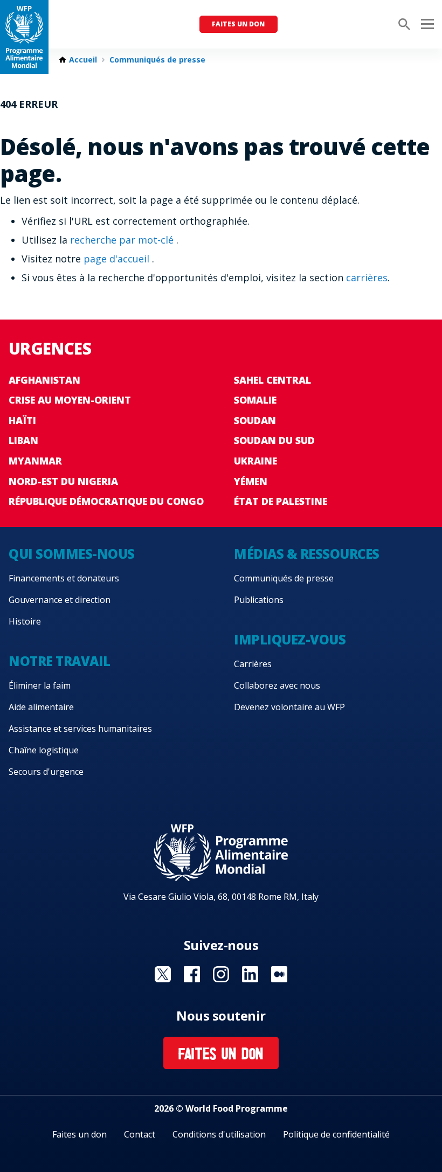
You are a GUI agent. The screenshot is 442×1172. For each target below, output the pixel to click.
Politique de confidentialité (336, 1134)
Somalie (255, 399)
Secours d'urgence (46, 772)
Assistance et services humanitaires (80, 728)
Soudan (255, 420)
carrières (367, 277)
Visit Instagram (221, 974)
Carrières (253, 664)
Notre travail (59, 661)
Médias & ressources (306, 554)
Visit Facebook (192, 974)
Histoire (25, 621)
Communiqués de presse (157, 60)
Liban (23, 440)
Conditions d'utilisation (219, 1134)
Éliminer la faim (40, 685)
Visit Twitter (163, 974)
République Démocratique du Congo (106, 501)
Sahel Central (272, 379)
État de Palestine (280, 501)
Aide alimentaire (41, 707)
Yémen (250, 481)
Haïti (22, 420)
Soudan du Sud (274, 440)
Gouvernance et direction (59, 600)
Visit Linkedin (250, 974)
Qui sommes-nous (72, 554)
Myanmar (35, 460)
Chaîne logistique (44, 750)
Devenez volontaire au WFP (289, 707)
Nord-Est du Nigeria (63, 481)
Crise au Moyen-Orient (70, 399)
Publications (259, 600)
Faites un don (238, 24)
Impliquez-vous (290, 639)
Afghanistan (44, 379)
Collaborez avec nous (277, 685)
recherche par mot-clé (123, 239)
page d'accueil (118, 258)
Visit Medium (279, 974)
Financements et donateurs (64, 578)
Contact (139, 1134)
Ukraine (255, 460)
